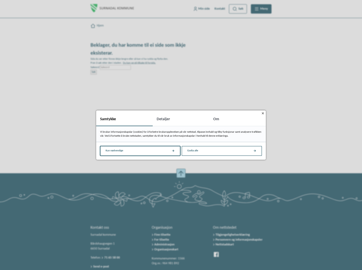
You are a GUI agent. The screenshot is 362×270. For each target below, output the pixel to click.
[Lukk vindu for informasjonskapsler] (263, 113)
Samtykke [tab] (108, 119)
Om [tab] (216, 119)
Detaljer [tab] (163, 119)
